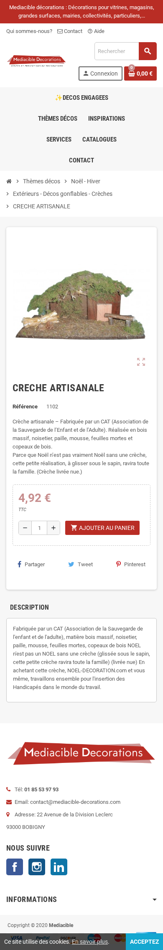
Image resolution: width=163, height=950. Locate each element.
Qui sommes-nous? (29, 31)
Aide (95, 31)
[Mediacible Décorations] (36, 61)
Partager (35, 564)
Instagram (36, 867)
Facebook (14, 867)
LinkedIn (59, 867)
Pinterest (134, 564)
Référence (25, 406)
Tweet (85, 564)
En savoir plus (90, 941)
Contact (72, 31)
